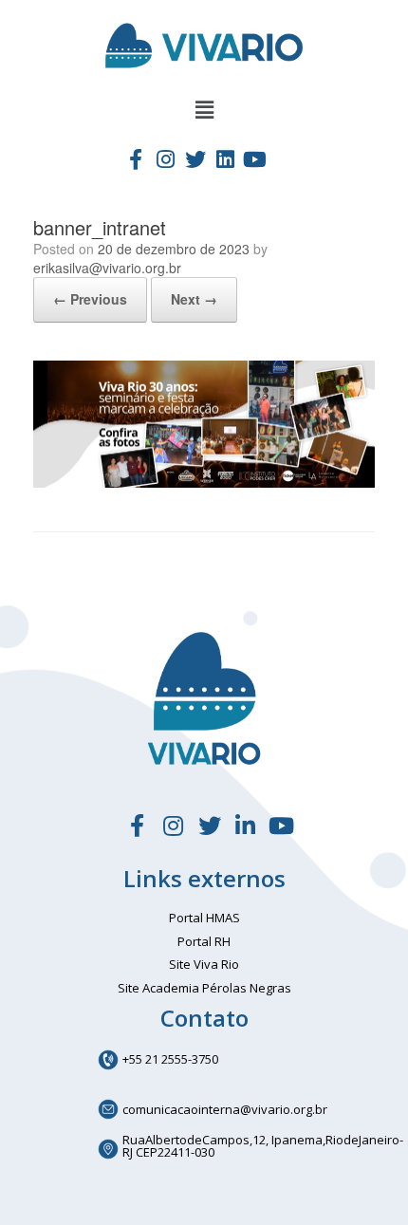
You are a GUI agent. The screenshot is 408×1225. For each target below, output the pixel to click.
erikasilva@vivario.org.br (107, 267)
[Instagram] (165, 158)
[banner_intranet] (204, 482)
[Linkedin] (225, 158)
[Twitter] (195, 158)
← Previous (90, 298)
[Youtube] (255, 158)
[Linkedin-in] (246, 825)
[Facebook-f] (135, 158)
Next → (194, 298)
